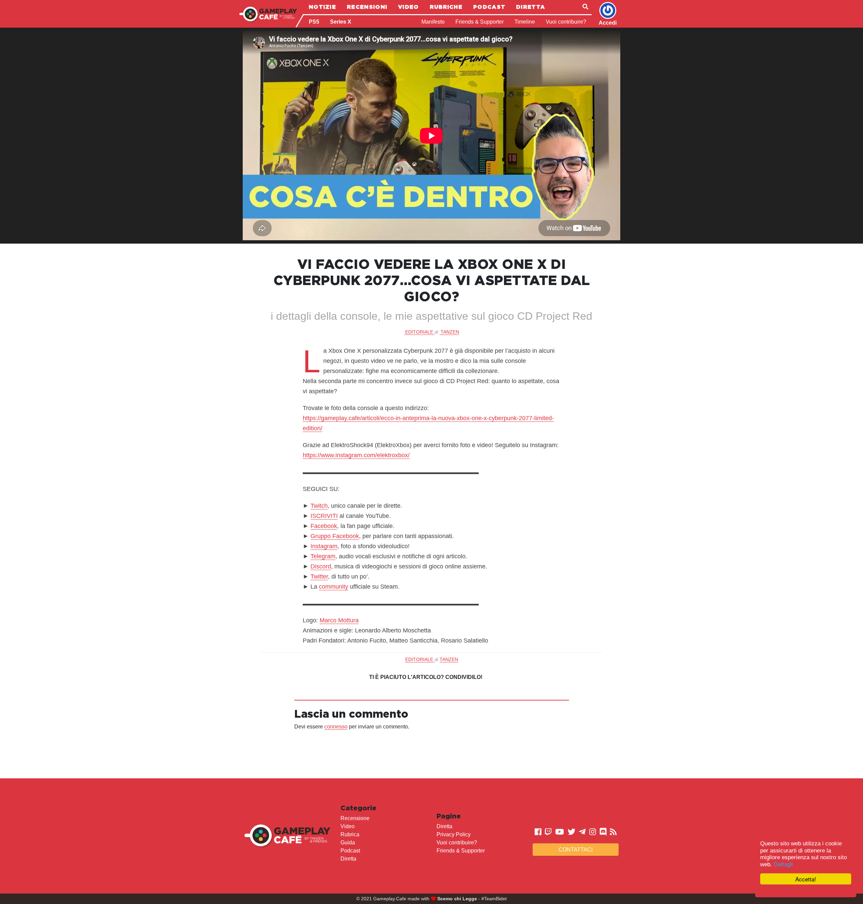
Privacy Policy (454, 834)
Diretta (530, 7)
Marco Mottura (339, 620)
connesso (336, 726)
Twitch (319, 505)
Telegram (322, 556)
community (333, 586)
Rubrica (349, 834)
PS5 (314, 22)
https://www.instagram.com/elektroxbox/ (356, 455)
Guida (347, 842)
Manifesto (433, 22)
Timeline (524, 22)
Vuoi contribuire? (566, 22)
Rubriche (446, 7)
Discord (320, 566)
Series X (340, 22)
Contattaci (576, 849)
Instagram (323, 546)
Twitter (319, 576)
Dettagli (783, 864)
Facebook (323, 526)
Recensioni (367, 7)
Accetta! (805, 879)
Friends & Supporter (479, 22)
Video (408, 7)
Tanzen (450, 332)
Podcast (489, 7)
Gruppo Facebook (334, 536)
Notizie (322, 7)
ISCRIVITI (324, 515)
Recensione (354, 818)
